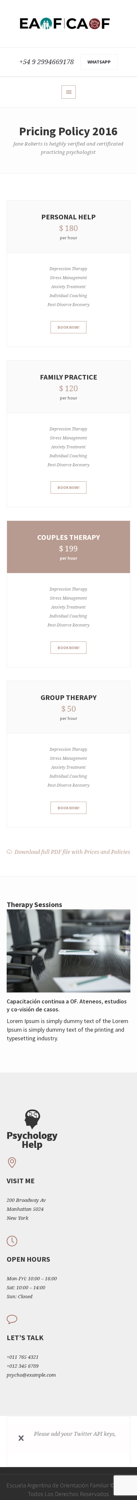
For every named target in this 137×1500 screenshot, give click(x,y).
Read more (69, 951)
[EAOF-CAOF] (68, 24)
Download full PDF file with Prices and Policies (72, 852)
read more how (48, 1442)
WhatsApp (99, 62)
